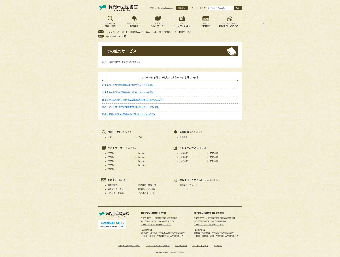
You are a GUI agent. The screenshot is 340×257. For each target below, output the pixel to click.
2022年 (111, 161)
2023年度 (214, 157)
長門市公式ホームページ (129, 245)
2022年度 (183, 161)
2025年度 (214, 153)
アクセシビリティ (200, 245)
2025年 (141, 153)
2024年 (111, 157)
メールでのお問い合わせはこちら (156, 224)
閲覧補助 (181, 8)
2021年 (141, 161)
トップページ (112, 32)
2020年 (111, 165)
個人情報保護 (181, 245)
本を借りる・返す (116, 189)
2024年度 (183, 157)
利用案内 (168, 32)
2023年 (141, 157)
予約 (140, 137)
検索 (110, 137)
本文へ (153, 8)
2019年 (141, 165)
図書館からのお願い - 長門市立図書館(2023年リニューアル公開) (132, 100)
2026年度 (183, 153)
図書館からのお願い (147, 189)
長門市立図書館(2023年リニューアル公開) (141, 32)
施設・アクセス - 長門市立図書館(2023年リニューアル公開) (130, 107)
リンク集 (218, 245)
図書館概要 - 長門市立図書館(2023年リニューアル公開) (128, 114)
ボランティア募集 (116, 193)
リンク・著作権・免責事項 (158, 245)
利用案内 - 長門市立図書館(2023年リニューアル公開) (127, 85)
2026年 (111, 153)
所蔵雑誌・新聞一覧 (147, 185)
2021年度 (214, 161)
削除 (125, 36)
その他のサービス (114, 36)
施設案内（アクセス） (189, 185)
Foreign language (165, 8)
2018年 (111, 169)
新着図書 (183, 137)
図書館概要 (113, 185)
